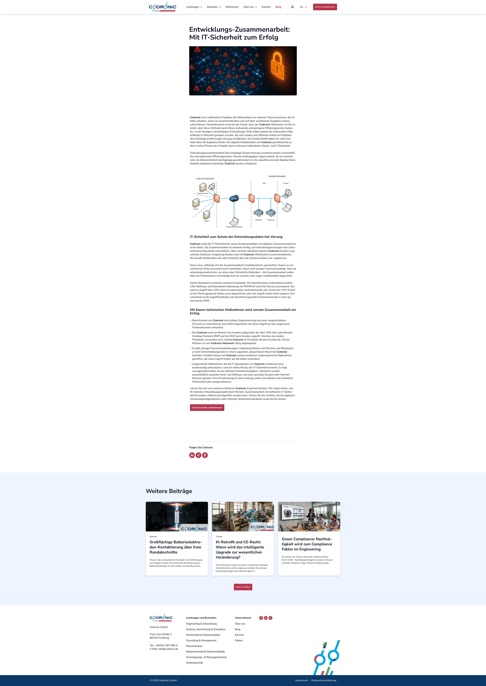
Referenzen (232, 7)
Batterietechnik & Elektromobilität (205, 651)
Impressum (301, 680)
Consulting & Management (201, 640)
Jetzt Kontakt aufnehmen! (207, 407)
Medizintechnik (194, 662)
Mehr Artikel (243, 587)
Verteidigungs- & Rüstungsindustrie (206, 657)
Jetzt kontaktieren (325, 7)
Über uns (248, 7)
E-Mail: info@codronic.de (164, 649)
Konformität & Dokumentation (203, 635)
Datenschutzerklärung (323, 680)
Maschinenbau (194, 646)
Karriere (266, 7)
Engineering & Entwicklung (201, 623)
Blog (278, 7)
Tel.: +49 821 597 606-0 (164, 645)
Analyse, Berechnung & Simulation (206, 629)
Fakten (239, 640)
